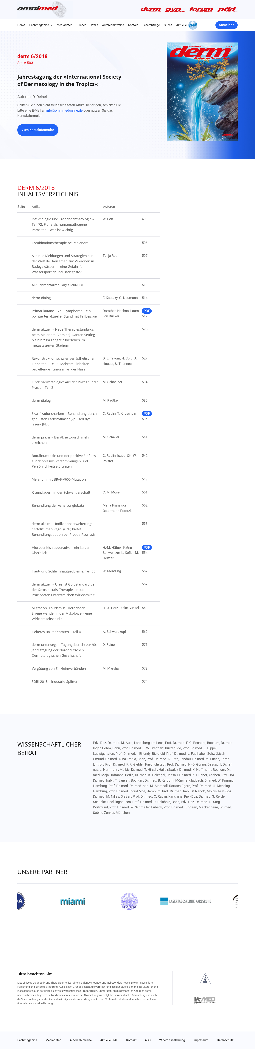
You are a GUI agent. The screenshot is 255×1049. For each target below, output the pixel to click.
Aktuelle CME (109, 1040)
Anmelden (226, 25)
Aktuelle (181, 25)
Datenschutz (225, 1040)
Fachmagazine (39, 25)
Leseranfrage (151, 25)
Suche (168, 25)
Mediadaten (64, 25)
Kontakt (133, 25)
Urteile (94, 25)
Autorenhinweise (113, 25)
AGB (148, 1040)
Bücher (81, 25)
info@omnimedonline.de (64, 110)
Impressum (201, 1040)
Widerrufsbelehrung (172, 1040)
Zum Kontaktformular (38, 130)
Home (21, 25)
